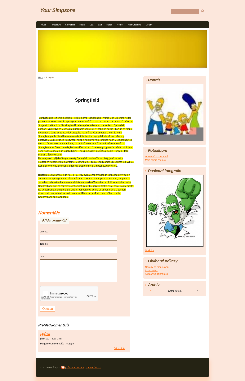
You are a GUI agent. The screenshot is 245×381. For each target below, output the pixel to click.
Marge (109, 25)
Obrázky (149, 250)
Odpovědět (119, 348)
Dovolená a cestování (156, 156)
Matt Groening (134, 25)
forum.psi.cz (151, 270)
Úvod (43, 25)
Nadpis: (44, 244)
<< (150, 291)
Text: (42, 256)
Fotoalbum (56, 25)
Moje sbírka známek (155, 160)
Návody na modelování (157, 267)
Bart (100, 25)
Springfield (70, 25)
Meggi (82, 25)
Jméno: (44, 231)
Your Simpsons (57, 10)
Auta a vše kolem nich (156, 274)
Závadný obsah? (75, 367)
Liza (91, 25)
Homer (120, 25)
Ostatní (149, 25)
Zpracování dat (93, 367)
